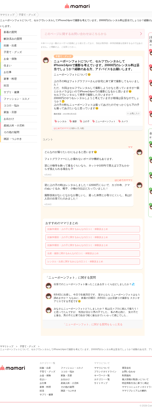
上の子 (86, 121)
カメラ (124, 121)
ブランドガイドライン (105, 371)
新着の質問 (10, 32)
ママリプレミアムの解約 (134, 390)
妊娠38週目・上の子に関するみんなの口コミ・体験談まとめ (77, 237)
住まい (7, 65)
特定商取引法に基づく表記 (135, 383)
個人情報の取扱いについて (135, 379)
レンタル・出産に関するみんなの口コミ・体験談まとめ (75, 261)
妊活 (6, 85)
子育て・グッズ (13, 52)
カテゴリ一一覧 (102, 379)
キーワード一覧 (102, 375)
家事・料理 (10, 78)
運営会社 (126, 368)
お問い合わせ (128, 371)
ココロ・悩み (11, 105)
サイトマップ (101, 383)
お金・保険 (10, 58)
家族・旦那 (10, 112)
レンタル (62, 121)
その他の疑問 (11, 132)
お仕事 (7, 72)
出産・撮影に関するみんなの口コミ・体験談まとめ (73, 253)
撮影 (74, 121)
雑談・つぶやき (13, 138)
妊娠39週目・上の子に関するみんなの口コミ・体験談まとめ (77, 245)
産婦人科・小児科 (14, 125)
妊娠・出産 (10, 45)
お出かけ (9, 118)
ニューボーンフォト (105, 121)
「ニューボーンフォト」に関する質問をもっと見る (93, 324)
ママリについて (102, 368)
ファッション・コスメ (17, 98)
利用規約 (126, 375)
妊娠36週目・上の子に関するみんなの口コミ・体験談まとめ (77, 229)
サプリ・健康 (11, 92)
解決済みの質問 (13, 38)
